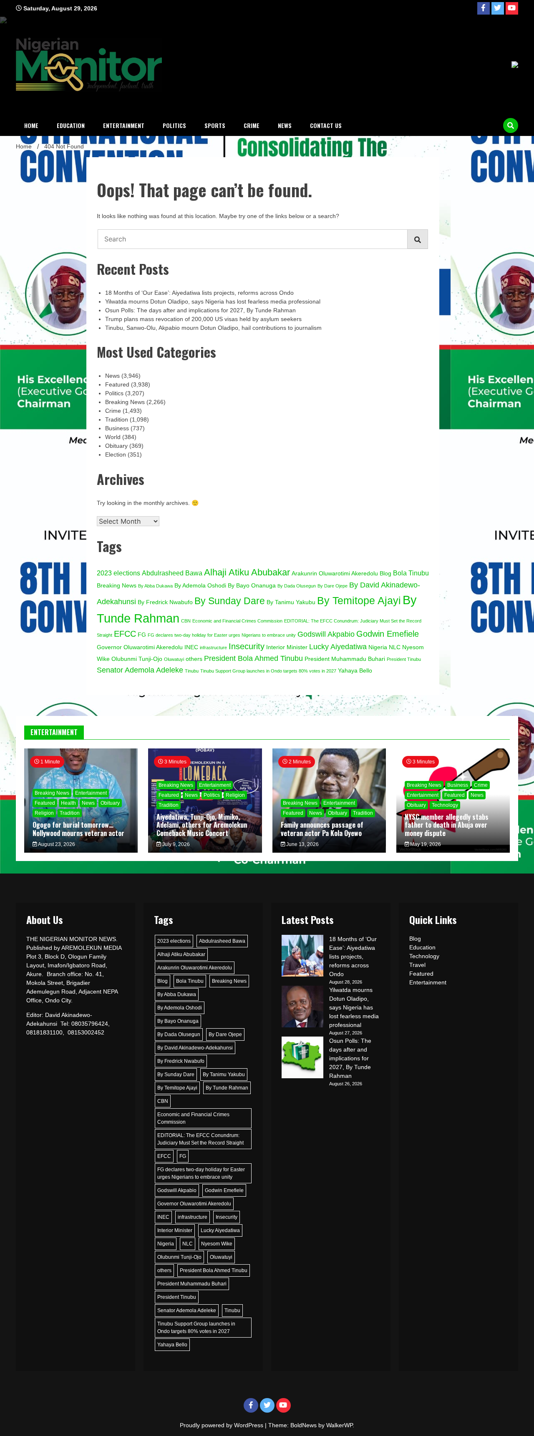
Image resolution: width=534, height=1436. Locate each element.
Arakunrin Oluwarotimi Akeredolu (335, 573)
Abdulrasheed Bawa (172, 573)
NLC (394, 647)
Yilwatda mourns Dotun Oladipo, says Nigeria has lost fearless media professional (212, 301)
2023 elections (118, 573)
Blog (385, 573)
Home (31, 125)
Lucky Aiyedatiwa (338, 646)
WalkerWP (339, 1425)
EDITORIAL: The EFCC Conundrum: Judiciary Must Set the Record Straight (200, 1139)
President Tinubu (404, 659)
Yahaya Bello (355, 671)
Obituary (116, 445)
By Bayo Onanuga (252, 585)
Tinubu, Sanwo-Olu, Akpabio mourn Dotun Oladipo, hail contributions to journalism (213, 327)
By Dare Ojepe (332, 585)
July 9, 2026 (175, 844)
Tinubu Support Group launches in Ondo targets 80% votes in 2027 (268, 670)
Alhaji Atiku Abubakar (247, 572)
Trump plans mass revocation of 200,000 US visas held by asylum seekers (203, 319)
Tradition (116, 419)
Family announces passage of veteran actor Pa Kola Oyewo (322, 829)
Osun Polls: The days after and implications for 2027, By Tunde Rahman (200, 310)
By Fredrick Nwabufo (165, 602)
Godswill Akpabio (326, 634)
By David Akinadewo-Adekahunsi (195, 1048)
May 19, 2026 (425, 844)
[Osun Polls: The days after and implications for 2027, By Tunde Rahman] (302, 1059)
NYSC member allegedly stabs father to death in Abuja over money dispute (447, 825)
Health (68, 803)
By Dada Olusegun (296, 585)
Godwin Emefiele (387, 633)
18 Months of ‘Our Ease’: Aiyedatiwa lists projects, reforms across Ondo (199, 292)
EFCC (125, 633)
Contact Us (326, 125)
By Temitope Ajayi (359, 600)
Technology (445, 805)
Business (117, 428)
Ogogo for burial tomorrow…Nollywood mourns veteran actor (79, 829)
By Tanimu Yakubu (291, 602)
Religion (44, 813)
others (194, 659)
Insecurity (246, 646)
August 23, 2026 (56, 844)
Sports (214, 125)
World (113, 437)
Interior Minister (286, 647)
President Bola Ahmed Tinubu (253, 658)
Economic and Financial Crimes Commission (237, 620)
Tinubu (192, 670)
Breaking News (125, 402)
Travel (417, 965)
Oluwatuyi (174, 659)
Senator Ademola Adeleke (140, 669)
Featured (117, 384)
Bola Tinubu (411, 573)
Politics (174, 125)
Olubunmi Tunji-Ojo (136, 659)
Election (115, 454)
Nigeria (377, 647)
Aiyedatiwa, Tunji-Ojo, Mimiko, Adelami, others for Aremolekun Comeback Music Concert (201, 825)
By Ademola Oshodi (200, 585)
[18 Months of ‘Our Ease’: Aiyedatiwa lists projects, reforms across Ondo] (302, 957)
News (285, 125)
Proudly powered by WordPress (222, 1425)
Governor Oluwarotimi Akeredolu (140, 647)
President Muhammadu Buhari (345, 659)
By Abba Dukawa (155, 585)
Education (71, 125)
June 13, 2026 (302, 844)
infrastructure (213, 647)
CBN (186, 620)
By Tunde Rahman (227, 1088)
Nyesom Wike (216, 1244)
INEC (191, 647)
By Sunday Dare (229, 600)
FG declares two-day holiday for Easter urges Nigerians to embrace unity (222, 635)
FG (142, 635)
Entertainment (123, 125)
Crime (251, 125)
